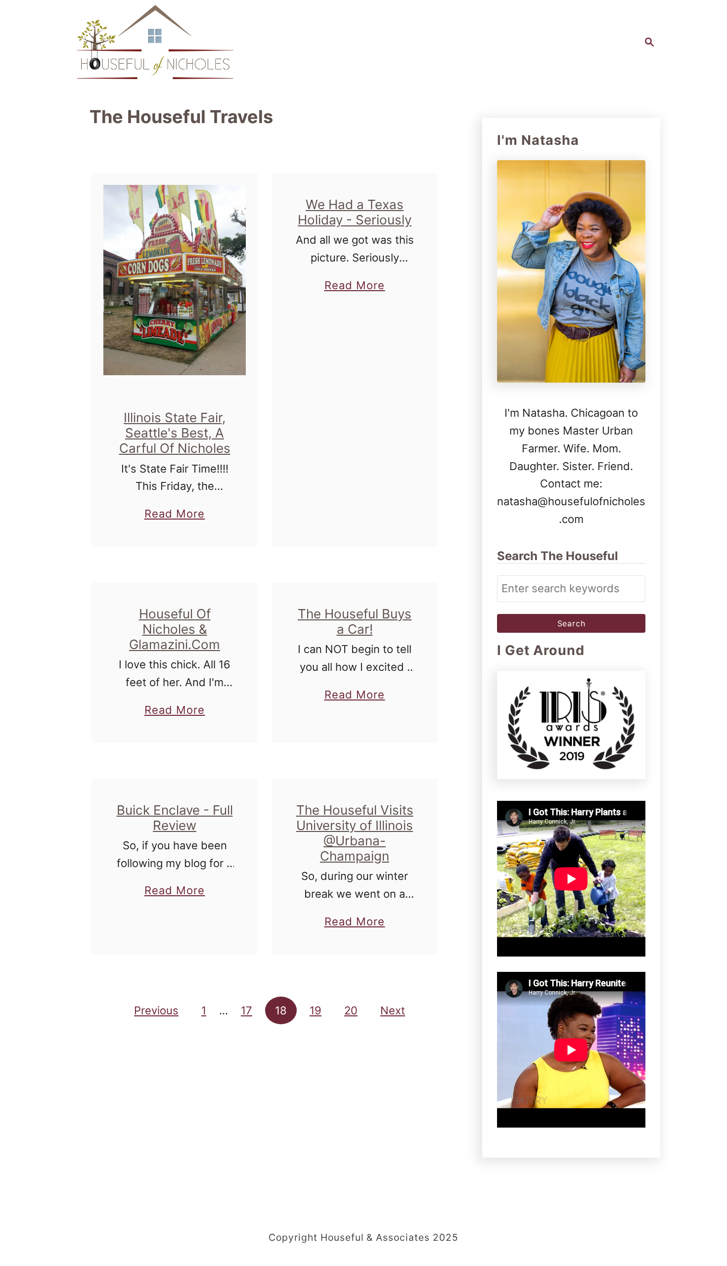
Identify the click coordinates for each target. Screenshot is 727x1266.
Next (392, 1010)
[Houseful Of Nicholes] (155, 42)
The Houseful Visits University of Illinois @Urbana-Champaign (354, 833)
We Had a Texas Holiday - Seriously (354, 212)
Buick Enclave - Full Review (175, 817)
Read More (174, 515)
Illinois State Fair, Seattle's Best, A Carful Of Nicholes (174, 433)
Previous (156, 1010)
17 (246, 1010)
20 (351, 1010)
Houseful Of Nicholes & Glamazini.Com (174, 629)
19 (315, 1010)
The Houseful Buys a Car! (354, 621)
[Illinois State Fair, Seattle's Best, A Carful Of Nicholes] (174, 280)
